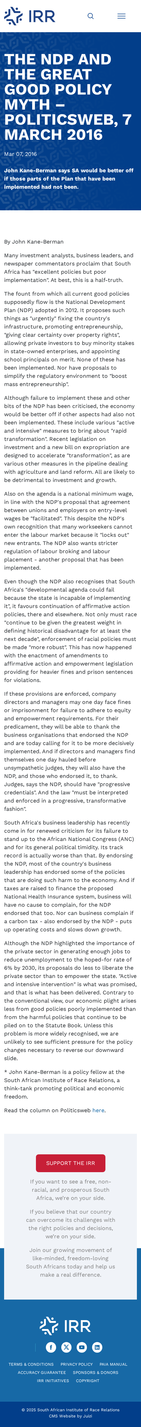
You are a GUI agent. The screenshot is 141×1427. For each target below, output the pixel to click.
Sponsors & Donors (95, 1372)
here (98, 1110)
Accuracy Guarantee (42, 1372)
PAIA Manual (113, 1364)
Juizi (87, 1416)
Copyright (87, 1380)
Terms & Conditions (31, 1364)
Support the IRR (70, 1163)
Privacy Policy (77, 1364)
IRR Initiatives (53, 1380)
